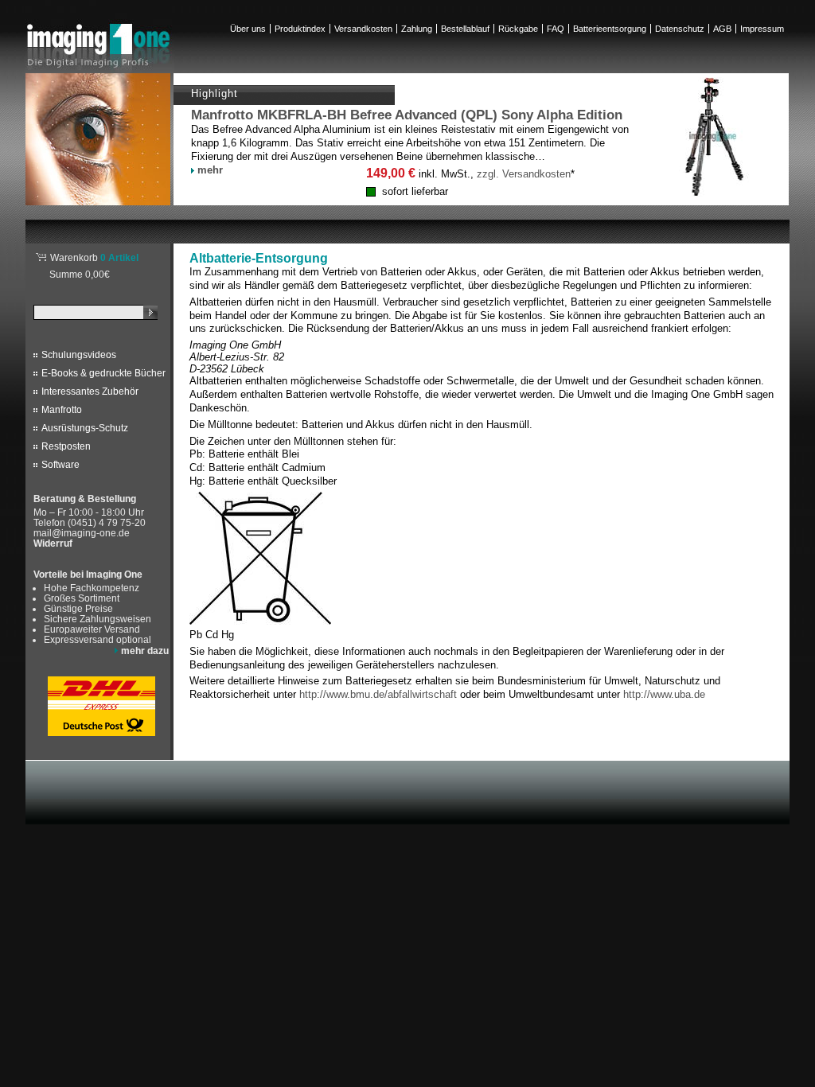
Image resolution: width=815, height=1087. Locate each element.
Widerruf (52, 543)
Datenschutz (679, 28)
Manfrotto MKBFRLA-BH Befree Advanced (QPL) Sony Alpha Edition (406, 115)
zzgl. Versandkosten (524, 174)
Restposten (66, 446)
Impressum (762, 28)
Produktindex (300, 28)
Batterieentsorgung (609, 28)
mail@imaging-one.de (81, 533)
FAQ (555, 28)
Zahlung (416, 28)
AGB (722, 28)
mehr (210, 170)
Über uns (248, 28)
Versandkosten (363, 28)
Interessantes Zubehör (89, 391)
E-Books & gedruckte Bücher (103, 373)
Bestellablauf (465, 28)
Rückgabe (518, 28)
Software (60, 464)
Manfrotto (61, 409)
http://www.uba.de (664, 694)
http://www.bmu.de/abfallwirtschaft (378, 694)
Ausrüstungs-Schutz (84, 428)
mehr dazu (145, 650)
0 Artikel (94, 257)
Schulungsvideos (78, 354)
